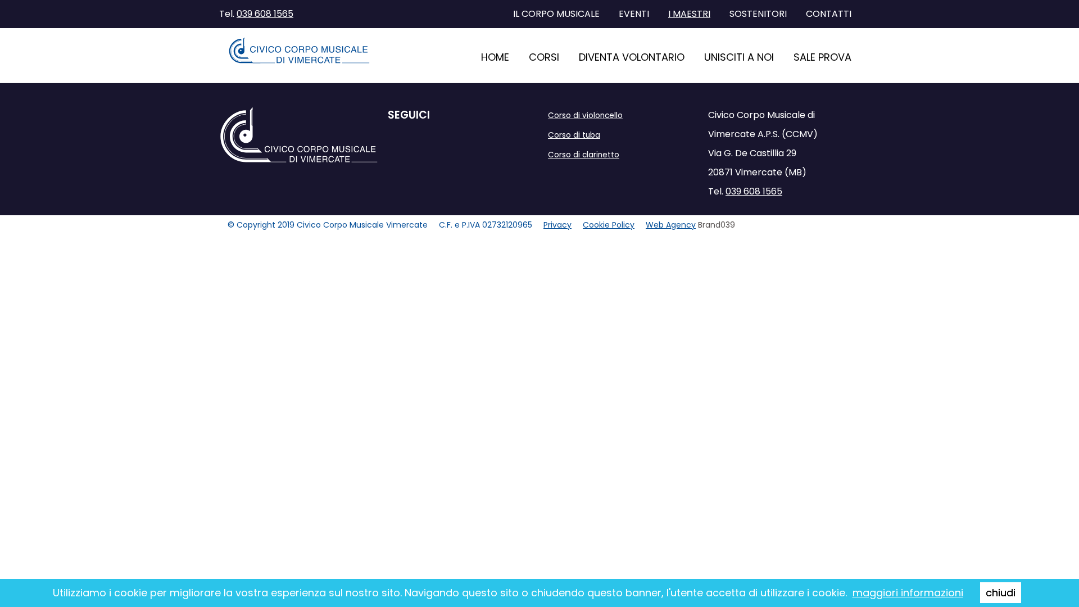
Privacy (557, 224)
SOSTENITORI (758, 13)
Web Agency (671, 224)
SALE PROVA (822, 57)
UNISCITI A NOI (739, 57)
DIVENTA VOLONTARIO (631, 57)
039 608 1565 (265, 13)
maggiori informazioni (908, 593)
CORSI (544, 57)
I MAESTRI (689, 13)
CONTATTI (828, 13)
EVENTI (634, 13)
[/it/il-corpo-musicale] (299, 51)
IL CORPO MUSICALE (556, 13)
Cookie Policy (608, 224)
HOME (495, 57)
